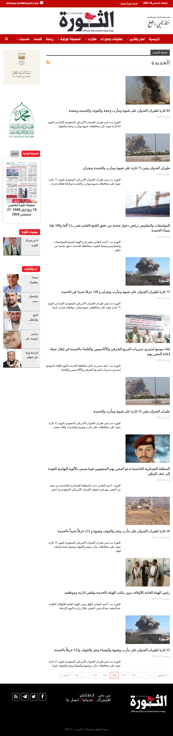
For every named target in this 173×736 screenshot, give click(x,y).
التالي (65, 675)
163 (77, 675)
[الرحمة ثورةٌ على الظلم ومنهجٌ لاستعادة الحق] (12, 358)
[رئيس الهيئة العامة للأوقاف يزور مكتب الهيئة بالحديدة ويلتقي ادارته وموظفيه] (148, 572)
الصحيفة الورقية (70, 39)
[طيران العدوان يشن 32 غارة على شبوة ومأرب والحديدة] (148, 391)
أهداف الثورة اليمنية (129, 3)
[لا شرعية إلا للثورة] (12, 246)
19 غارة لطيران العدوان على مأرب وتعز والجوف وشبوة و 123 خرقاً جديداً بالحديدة (114, 531)
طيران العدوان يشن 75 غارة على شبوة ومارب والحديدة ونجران (126, 168)
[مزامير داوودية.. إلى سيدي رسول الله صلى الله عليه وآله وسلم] (12, 340)
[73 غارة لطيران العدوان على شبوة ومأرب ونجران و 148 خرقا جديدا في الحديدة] (148, 271)
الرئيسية (154, 39)
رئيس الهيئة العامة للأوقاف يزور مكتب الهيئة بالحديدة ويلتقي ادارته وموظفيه (117, 592)
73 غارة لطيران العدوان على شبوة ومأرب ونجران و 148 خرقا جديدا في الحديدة (115, 292)
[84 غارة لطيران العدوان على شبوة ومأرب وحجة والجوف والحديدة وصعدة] (148, 90)
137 (95, 675)
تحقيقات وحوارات (111, 39)
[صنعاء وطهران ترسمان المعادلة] (12, 283)
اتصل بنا (72, 700)
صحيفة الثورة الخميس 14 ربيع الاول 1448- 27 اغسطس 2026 (21, 210)
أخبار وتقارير (137, 39)
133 (134, 675)
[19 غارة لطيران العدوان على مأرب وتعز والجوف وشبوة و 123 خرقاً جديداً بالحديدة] (148, 511)
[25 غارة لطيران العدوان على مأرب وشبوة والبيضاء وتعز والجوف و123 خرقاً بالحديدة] (148, 629)
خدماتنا (87, 700)
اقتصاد (37, 39)
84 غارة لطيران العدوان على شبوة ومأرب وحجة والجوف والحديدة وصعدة (119, 110)
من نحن (104, 695)
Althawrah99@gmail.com (22, 3)
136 (105, 675)
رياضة (49, 39)
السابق (162, 675)
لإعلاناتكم (87, 695)
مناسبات (24, 39)
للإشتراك (104, 700)
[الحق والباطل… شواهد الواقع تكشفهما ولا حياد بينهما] (12, 321)
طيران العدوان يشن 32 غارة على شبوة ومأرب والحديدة (132, 411)
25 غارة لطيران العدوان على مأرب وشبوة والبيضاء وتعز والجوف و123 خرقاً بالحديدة (112, 650)
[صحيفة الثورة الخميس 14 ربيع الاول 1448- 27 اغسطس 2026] (22, 182)
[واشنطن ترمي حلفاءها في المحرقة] (12, 302)
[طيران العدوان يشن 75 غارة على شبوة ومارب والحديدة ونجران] (148, 147)
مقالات (92, 39)
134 (124, 675)
